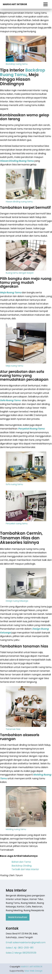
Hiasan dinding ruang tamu (19, 201)
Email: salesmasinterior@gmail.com (25, 942)
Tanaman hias (13, 729)
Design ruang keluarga (17, 600)
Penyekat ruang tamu (17, 523)
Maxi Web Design (33, 970)
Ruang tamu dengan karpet (20, 272)
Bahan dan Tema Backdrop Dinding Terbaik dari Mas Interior (25, 865)
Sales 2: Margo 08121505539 (21, 952)
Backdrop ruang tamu (17, 64)
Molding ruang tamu (16, 829)
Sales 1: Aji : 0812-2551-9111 (20, 947)
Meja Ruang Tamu (10, 292)
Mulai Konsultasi (17, 917)
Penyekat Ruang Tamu (31, 428)
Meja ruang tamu (14, 365)
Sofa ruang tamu (14, 484)
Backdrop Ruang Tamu (22, 72)
